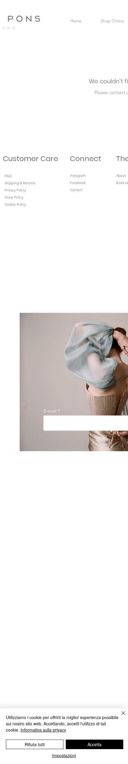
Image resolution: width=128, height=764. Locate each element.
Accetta (95, 744)
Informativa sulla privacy (43, 730)
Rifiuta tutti (35, 744)
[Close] (120, 717)
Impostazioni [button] (64, 755)
